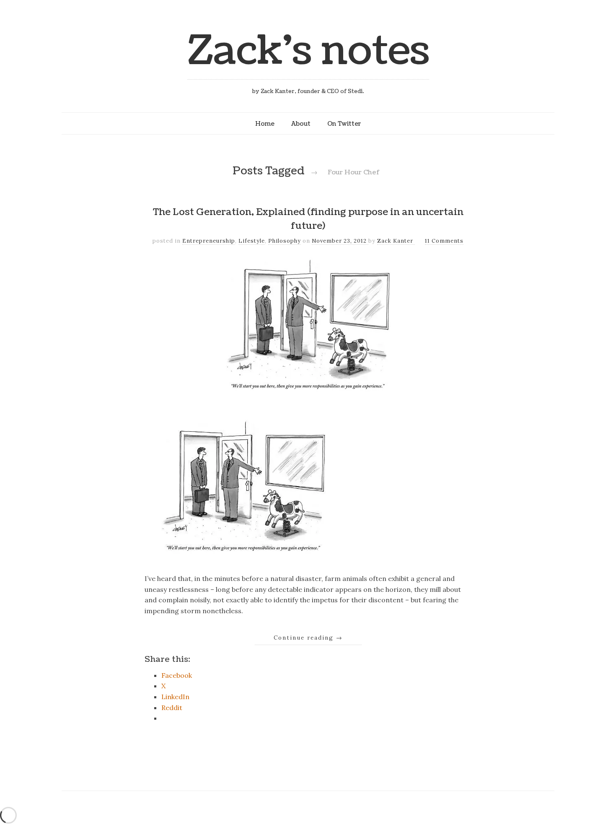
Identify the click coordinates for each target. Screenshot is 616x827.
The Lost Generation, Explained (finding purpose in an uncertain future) (308, 219)
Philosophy (284, 240)
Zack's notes (308, 51)
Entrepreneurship (208, 240)
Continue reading (308, 637)
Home (264, 123)
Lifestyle (251, 240)
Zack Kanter (396, 240)
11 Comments (444, 240)
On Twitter (344, 123)
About (301, 123)
